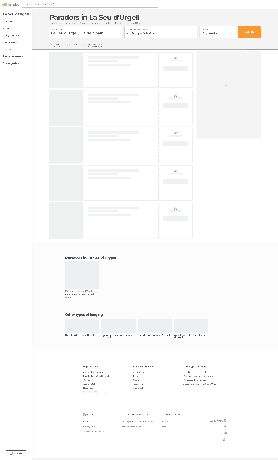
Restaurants (10, 42)
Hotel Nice (88, 388)
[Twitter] (215, 415)
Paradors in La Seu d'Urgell (154, 335)
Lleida (136, 376)
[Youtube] (224, 415)
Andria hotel (89, 384)
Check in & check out (137, 28)
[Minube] (10, 4)
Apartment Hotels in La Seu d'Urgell (190, 336)
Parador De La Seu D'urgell (79, 294)
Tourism (8, 21)
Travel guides (11, 63)
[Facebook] (210, 415)
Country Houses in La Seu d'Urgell (116, 336)
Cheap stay (138, 372)
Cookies (87, 421)
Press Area (166, 427)
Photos (7, 49)
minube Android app (131, 427)
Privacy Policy (89, 427)
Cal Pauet (87, 380)
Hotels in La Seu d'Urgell (79, 335)
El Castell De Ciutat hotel (94, 372)
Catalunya (138, 384)
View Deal (175, 68)
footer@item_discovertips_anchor (138, 421)
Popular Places (91, 366)
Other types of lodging (195, 366)
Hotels (7, 28)
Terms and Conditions (93, 432)
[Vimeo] (219, 415)
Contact (164, 421)
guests (205, 28)
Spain (136, 380)
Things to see (11, 35)
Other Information (143, 366)
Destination (56, 28)
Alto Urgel (138, 388)
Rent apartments (13, 56)
